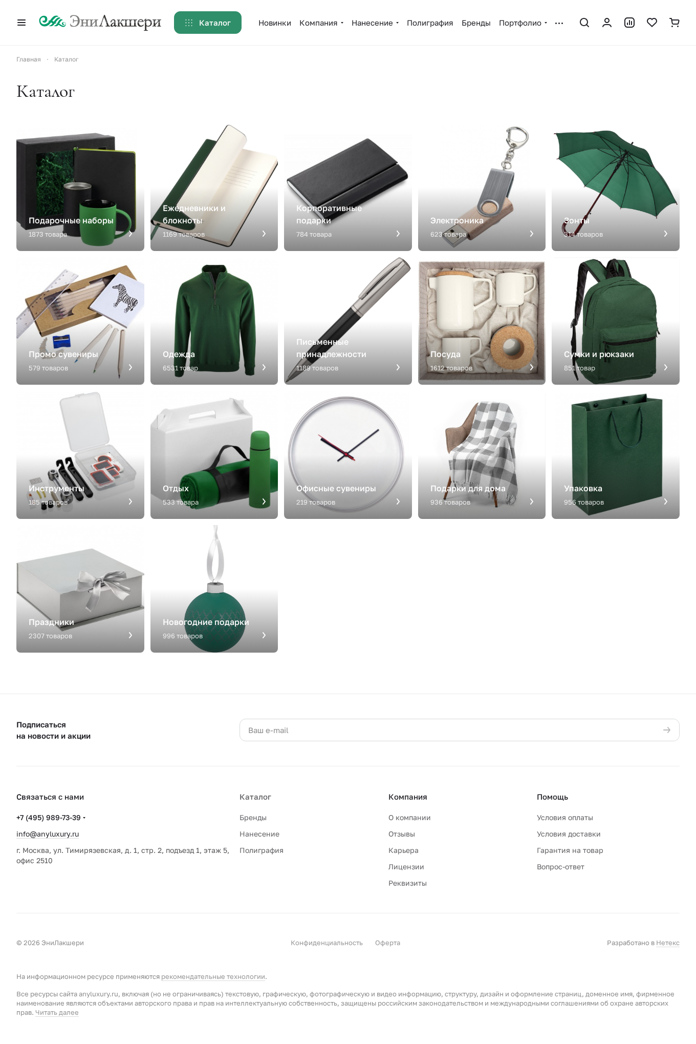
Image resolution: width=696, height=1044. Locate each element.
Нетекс (668, 942)
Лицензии (406, 866)
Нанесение (259, 833)
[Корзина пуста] (674, 22)
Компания (407, 796)
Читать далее (57, 1012)
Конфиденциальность (327, 942)
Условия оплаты (565, 817)
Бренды (253, 817)
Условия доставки (569, 833)
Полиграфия (262, 850)
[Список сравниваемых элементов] (629, 22)
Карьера (403, 850)
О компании (409, 817)
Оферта (387, 942)
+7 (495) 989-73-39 (48, 817)
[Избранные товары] (652, 22)
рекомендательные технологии (213, 976)
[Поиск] (584, 22)
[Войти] (607, 22)
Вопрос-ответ (560, 866)
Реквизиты (407, 883)
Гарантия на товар (570, 850)
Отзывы (401, 833)
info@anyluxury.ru (47, 833)
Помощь (552, 796)
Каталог (255, 796)
